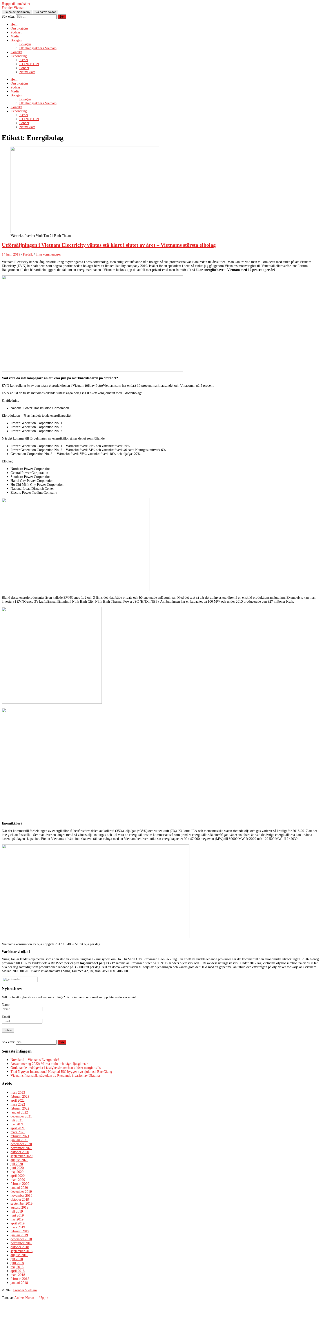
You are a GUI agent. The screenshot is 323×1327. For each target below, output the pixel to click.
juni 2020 (17, 1168)
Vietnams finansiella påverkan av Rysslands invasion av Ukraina (55, 1075)
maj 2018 (17, 1267)
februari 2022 (20, 1108)
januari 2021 (19, 1140)
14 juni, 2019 (11, 254)
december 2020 (21, 1144)
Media (15, 36)
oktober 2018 (20, 1247)
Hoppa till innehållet (16, 4)
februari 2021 (20, 1136)
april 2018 (18, 1271)
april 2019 (18, 1223)
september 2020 (22, 1156)
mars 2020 (18, 1180)
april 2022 (18, 1100)
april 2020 (18, 1176)
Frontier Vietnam (13, 7)
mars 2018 (18, 1275)
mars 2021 (18, 1132)
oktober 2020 (20, 1152)
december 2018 (21, 1239)
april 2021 (18, 1128)
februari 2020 (20, 1183)
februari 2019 (20, 1231)
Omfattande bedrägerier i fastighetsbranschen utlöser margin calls (56, 1067)
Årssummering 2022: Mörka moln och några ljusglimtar (49, 1064)
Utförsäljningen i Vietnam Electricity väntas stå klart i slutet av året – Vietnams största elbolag (109, 245)
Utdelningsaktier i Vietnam (37, 48)
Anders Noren (24, 1297)
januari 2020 (19, 1187)
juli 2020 (17, 1164)
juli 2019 (17, 1211)
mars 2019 (18, 1227)
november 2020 (21, 1148)
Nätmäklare (27, 72)
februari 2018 (20, 1279)
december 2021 (21, 1116)
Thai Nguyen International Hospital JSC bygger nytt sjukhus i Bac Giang (61, 1071)
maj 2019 (17, 1219)
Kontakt (16, 52)
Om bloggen (19, 28)
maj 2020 (17, 1172)
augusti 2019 (19, 1207)
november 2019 (21, 1195)
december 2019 (21, 1191)
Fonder (24, 68)
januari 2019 (19, 1235)
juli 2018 (17, 1259)
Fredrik (28, 254)
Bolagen (16, 40)
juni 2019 (17, 1215)
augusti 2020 (19, 1160)
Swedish (15, 979)
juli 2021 (17, 1120)
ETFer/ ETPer (29, 64)
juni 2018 (17, 1263)
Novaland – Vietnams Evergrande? (35, 1060)
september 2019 (22, 1203)
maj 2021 (17, 1124)
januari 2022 (19, 1112)
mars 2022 (18, 1104)
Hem (14, 24)
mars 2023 (18, 1092)
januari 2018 (19, 1283)
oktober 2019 (20, 1199)
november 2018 (21, 1243)
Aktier (23, 60)
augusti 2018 (19, 1255)
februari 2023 (20, 1096)
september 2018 (22, 1251)
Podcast (16, 32)
